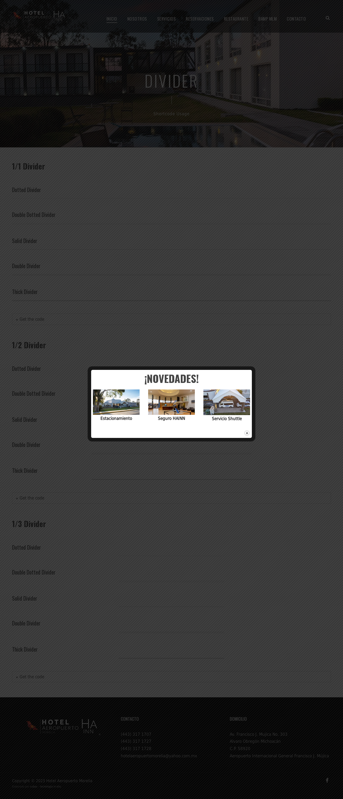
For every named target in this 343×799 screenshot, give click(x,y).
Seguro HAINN (171, 418)
